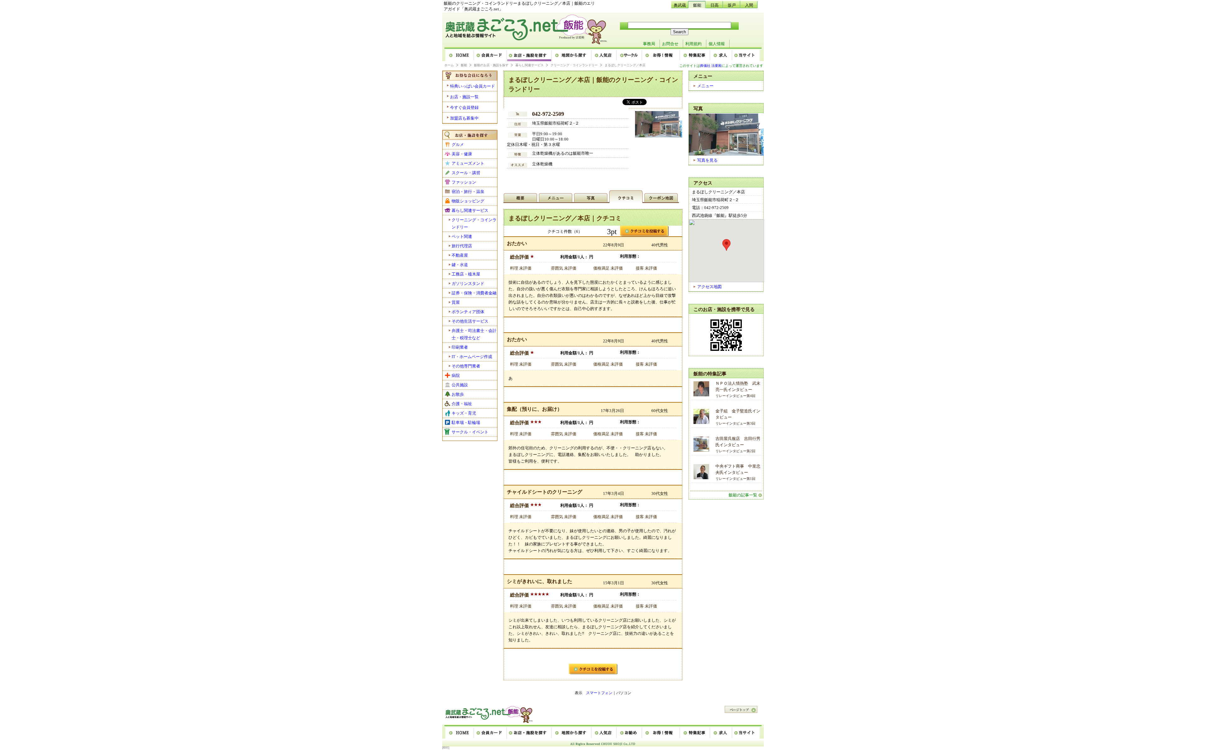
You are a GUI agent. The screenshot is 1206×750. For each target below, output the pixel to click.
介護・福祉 (462, 403)
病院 (456, 375)
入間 (749, 5)
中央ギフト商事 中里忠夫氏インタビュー (737, 472)
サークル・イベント (470, 432)
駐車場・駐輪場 (466, 422)
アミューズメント (468, 163)
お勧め (629, 733)
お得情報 (661, 56)
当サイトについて (746, 56)
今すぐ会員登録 (464, 107)
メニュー (705, 85)
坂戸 (732, 5)
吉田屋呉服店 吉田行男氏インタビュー (737, 444)
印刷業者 (460, 347)
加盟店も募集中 (464, 118)
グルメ (458, 144)
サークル (629, 56)
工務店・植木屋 (466, 274)
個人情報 (717, 43)
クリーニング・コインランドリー (574, 65)
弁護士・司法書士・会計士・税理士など (474, 334)
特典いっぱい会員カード (472, 86)
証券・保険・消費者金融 (474, 293)
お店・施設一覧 (464, 96)
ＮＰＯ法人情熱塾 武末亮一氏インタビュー (737, 389)
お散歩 (458, 394)
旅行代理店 (462, 246)
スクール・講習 (466, 172)
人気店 (604, 56)
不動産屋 (460, 255)
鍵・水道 (460, 264)
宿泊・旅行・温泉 (468, 191)
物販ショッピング (468, 201)
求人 (721, 56)
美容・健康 (462, 154)
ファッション (464, 182)
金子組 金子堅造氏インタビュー (737, 417)
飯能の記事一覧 (743, 495)
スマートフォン (599, 693)
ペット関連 (462, 236)
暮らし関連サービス (529, 65)
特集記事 (695, 56)
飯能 (697, 5)
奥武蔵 (680, 5)
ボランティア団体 (468, 311)
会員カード (490, 56)
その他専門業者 (466, 366)
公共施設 (460, 385)
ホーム (459, 56)
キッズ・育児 (464, 413)
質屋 (456, 302)
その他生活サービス (470, 321)
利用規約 (693, 43)
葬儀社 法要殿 (711, 65)
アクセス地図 (709, 286)
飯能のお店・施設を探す (491, 65)
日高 (714, 5)
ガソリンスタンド (468, 283)
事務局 (649, 43)
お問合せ (670, 43)
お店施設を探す (529, 56)
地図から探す (572, 56)
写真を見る (707, 160)
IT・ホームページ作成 (472, 356)
